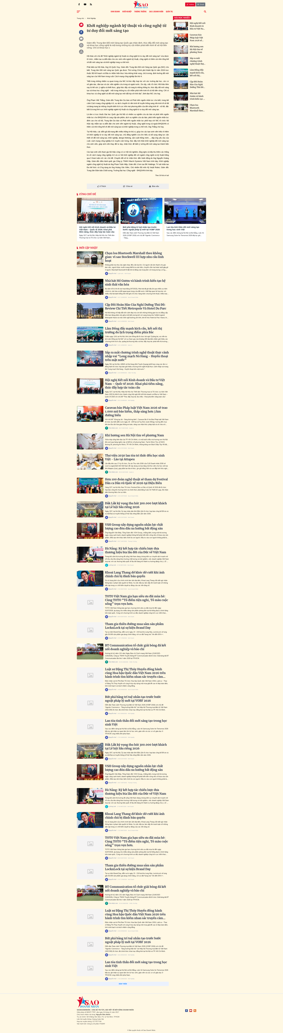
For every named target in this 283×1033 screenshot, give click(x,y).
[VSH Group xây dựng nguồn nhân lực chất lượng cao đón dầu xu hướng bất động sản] (90, 531)
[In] (81, 45)
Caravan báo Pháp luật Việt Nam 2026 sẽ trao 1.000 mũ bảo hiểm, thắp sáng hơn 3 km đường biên (136, 411)
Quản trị (130, 345)
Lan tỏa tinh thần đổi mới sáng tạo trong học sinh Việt (183, 228)
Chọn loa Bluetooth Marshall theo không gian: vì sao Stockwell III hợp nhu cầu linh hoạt (134, 256)
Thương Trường (132, 541)
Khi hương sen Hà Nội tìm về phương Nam (134, 435)
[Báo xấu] (81, 52)
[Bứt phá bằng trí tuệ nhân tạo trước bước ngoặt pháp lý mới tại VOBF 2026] (90, 703)
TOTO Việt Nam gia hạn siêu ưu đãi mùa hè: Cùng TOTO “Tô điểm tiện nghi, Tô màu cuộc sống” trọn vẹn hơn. (136, 600)
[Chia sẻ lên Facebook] (81, 32)
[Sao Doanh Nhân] (141, 4)
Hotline (191, 4)
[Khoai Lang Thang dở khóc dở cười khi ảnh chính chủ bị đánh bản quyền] (90, 579)
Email (202, 4)
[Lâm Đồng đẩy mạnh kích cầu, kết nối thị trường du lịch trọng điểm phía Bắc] (90, 335)
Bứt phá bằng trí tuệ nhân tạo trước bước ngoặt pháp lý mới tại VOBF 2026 (141, 228)
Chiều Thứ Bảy (132, 372)
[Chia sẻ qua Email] (81, 39)
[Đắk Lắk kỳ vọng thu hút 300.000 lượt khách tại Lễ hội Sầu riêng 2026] (90, 509)
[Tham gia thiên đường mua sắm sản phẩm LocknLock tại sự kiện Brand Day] (90, 630)
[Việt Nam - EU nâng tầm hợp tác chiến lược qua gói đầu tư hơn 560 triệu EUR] (90, 992)
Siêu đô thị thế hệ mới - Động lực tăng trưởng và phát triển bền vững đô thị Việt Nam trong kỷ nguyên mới (136, 1013)
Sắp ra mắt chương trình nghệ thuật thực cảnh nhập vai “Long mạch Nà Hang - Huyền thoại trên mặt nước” (137, 356)
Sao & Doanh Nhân (133, 297)
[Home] (81, 25)
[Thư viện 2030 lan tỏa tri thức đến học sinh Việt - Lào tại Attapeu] (90, 462)
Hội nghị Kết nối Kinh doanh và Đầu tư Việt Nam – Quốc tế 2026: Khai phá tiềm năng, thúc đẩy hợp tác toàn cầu (97, 229)
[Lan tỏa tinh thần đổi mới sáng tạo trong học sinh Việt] (90, 727)
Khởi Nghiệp (82, 221)
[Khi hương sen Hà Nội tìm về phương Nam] (90, 441)
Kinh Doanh (128, 273)
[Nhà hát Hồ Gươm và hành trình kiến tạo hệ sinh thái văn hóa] (90, 287)
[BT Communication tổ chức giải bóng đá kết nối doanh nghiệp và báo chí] (90, 651)
